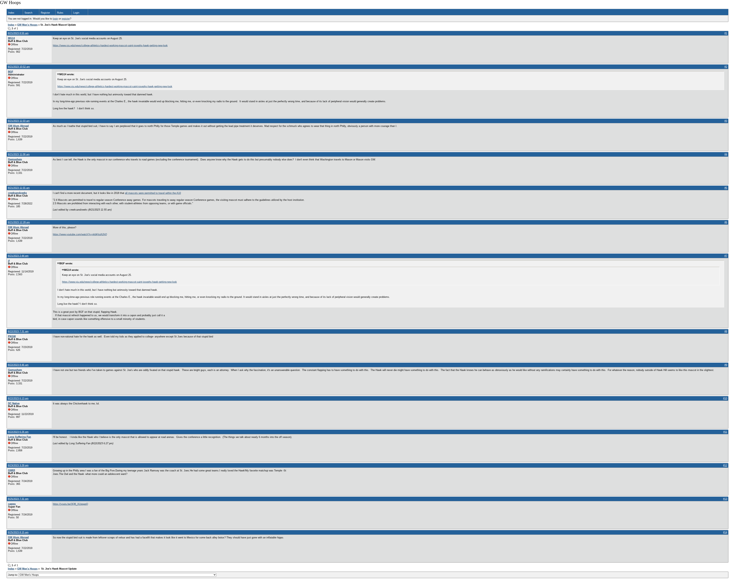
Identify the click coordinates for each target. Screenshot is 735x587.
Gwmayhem (15, 159)
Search (28, 12)
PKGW (12, 336)
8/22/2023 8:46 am (18, 364)
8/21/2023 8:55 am (18, 33)
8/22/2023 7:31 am (18, 331)
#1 (725, 33)
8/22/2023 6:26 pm (18, 431)
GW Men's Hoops (27, 24)
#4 (725, 154)
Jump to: (13, 574)
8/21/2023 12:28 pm (19, 222)
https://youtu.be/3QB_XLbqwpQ (70, 504)
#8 (725, 331)
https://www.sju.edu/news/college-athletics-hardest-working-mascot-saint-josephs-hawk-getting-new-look (110, 45)
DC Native (14, 403)
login (55, 18)
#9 (725, 364)
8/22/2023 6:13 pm (18, 398)
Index (11, 12)
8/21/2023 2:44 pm (18, 255)
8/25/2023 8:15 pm (18, 532)
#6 (725, 222)
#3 (725, 120)
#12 (725, 465)
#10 (725, 398)
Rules (60, 12)
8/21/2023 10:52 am (19, 66)
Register (45, 12)
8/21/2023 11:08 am (19, 154)
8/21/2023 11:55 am (19, 187)
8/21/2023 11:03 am (19, 120)
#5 (725, 187)
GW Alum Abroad (18, 125)
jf (9, 260)
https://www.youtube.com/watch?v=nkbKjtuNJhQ (80, 234)
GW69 (11, 470)
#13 (725, 498)
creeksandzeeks (17, 192)
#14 (725, 532)
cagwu (12, 503)
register (66, 18)
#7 (725, 255)
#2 (725, 66)
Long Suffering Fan (19, 436)
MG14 (11, 38)
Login (76, 12)
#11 (725, 431)
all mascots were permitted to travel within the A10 (153, 193)
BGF (10, 71)
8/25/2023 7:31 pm (18, 498)
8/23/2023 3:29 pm (18, 465)
